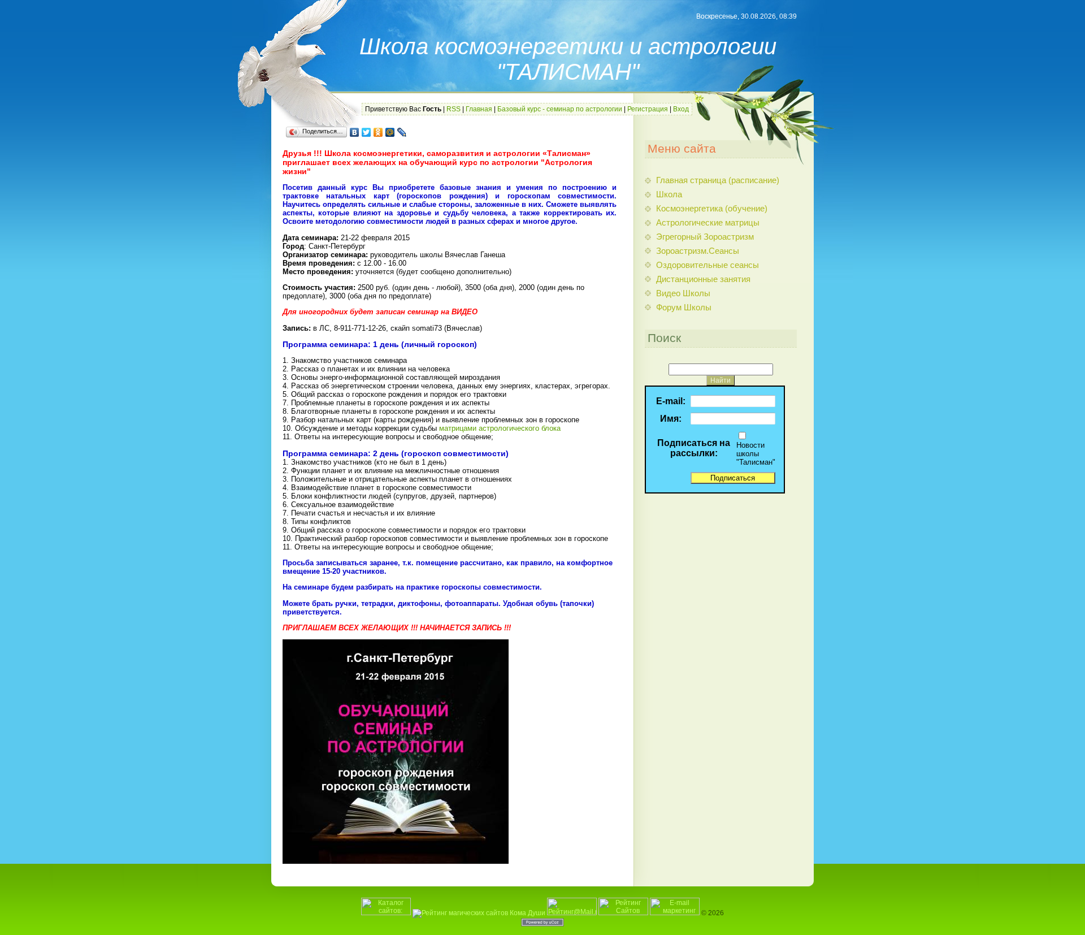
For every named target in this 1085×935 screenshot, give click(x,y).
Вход (681, 109)
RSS (453, 109)
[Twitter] (366, 132)
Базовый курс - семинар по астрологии (559, 109)
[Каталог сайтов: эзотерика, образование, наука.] (386, 913)
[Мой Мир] (390, 132)
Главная (479, 109)
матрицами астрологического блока (500, 428)
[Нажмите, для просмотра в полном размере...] (396, 861)
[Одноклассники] (378, 132)
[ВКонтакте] (355, 132)
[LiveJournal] (402, 132)
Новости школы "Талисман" (755, 453)
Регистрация (647, 109)
